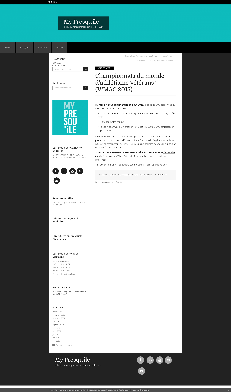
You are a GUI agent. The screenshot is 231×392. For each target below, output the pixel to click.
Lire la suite (81, 157)
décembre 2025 (58, 315)
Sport (149, 175)
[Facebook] (55, 171)
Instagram (24, 47)
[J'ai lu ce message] (229, 390)
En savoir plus (144, 390)
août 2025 (56, 328)
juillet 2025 (56, 331)
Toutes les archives (64, 345)
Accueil (52, 2)
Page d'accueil (167, 56)
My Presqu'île (81, 22)
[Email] (57, 180)
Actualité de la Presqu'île (120, 175)
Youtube (59, 47)
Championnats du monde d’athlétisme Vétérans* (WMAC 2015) (129, 83)
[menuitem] (53, 2)
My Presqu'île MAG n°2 (61, 267)
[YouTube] (72, 171)
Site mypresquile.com (60, 261)
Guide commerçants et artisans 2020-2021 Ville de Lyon (69, 203)
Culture (134, 175)
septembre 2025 (58, 325)
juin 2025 (55, 334)
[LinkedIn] (64, 171)
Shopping (143, 175)
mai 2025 (56, 338)
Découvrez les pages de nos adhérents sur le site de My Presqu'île (69, 293)
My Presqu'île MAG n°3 (61, 271)
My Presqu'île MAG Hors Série (63, 274)
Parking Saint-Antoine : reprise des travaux (141, 56)
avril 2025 (56, 341)
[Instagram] (80, 171)
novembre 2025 (58, 318)
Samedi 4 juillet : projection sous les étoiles (156, 61)
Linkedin (7, 47)
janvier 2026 (57, 312)
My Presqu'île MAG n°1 (61, 264)
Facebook (42, 47)
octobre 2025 (57, 321)
